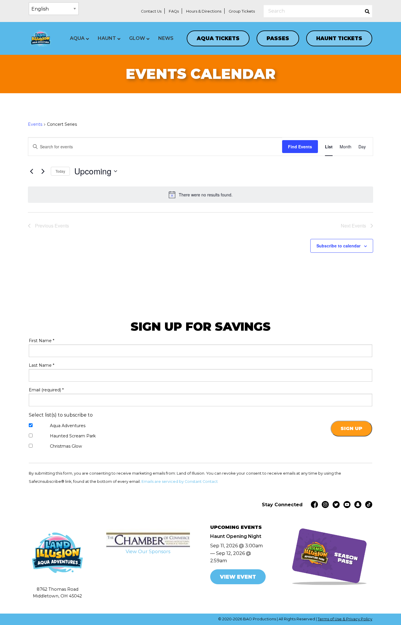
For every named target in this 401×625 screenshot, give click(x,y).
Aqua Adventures (67, 425)
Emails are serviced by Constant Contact (179, 481)
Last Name (41, 365)
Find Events (300, 147)
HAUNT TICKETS (339, 38)
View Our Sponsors (148, 551)
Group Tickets (242, 11)
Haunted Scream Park (73, 436)
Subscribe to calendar (338, 246)
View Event (238, 577)
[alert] (200, 194)
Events (35, 124)
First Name (41, 340)
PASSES (278, 38)
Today (60, 171)
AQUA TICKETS (218, 38)
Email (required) (46, 390)
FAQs (174, 11)
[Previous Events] (31, 171)
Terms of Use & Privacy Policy (345, 619)
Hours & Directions (203, 11)
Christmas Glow (66, 446)
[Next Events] (42, 171)
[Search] (367, 11)
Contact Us (151, 11)
